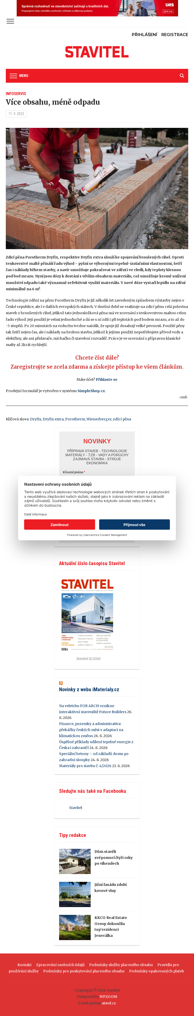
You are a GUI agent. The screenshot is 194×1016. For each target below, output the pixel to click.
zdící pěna (122, 419)
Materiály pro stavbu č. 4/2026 (85, 766)
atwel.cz (109, 1003)
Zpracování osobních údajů (60, 965)
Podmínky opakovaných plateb (156, 971)
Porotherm (75, 419)
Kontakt (24, 965)
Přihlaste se (106, 379)
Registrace (174, 34)
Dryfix (35, 419)
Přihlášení (144, 34)
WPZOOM (108, 996)
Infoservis (16, 93)
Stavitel (75, 807)
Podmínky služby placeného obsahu (121, 965)
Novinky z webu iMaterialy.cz (89, 689)
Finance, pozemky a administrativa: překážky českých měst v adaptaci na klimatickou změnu (91, 729)
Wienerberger (98, 419)
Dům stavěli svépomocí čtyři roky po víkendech (113, 857)
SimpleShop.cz (91, 391)
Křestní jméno (73, 472)
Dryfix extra (53, 419)
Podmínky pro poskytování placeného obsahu (84, 971)
